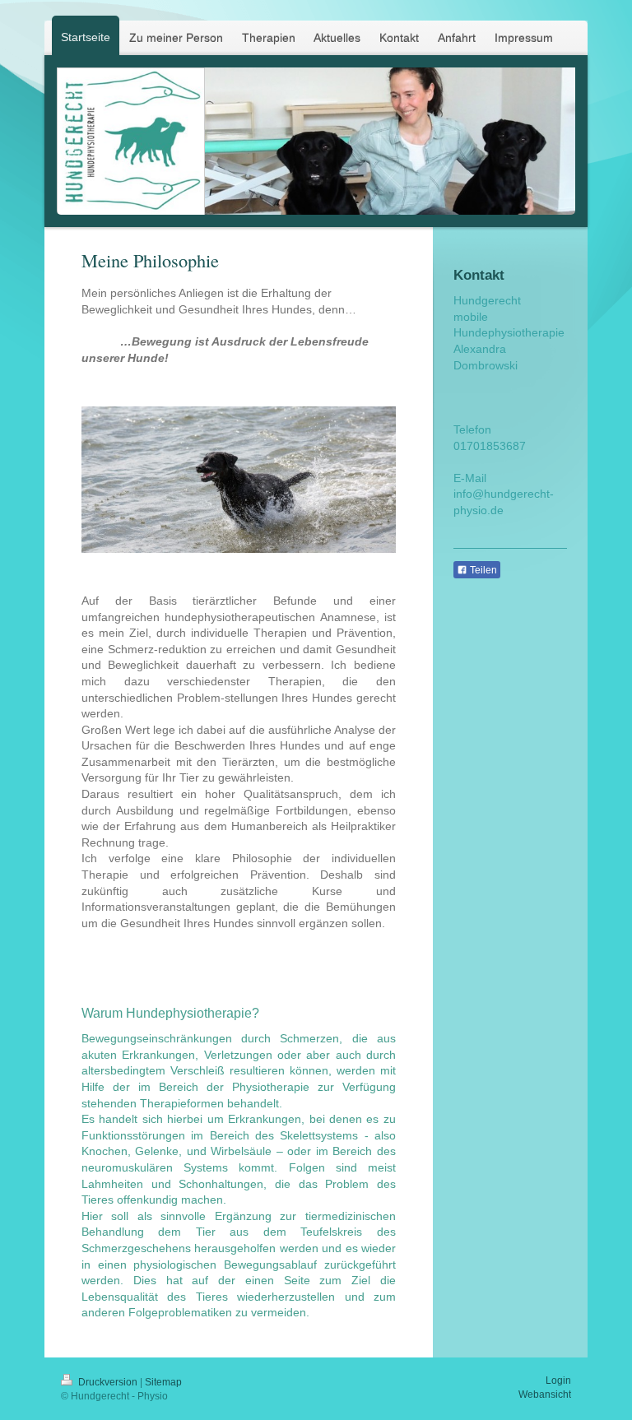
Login (558, 1380)
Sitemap (163, 1382)
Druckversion (108, 1382)
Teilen (482, 570)
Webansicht (544, 1394)
